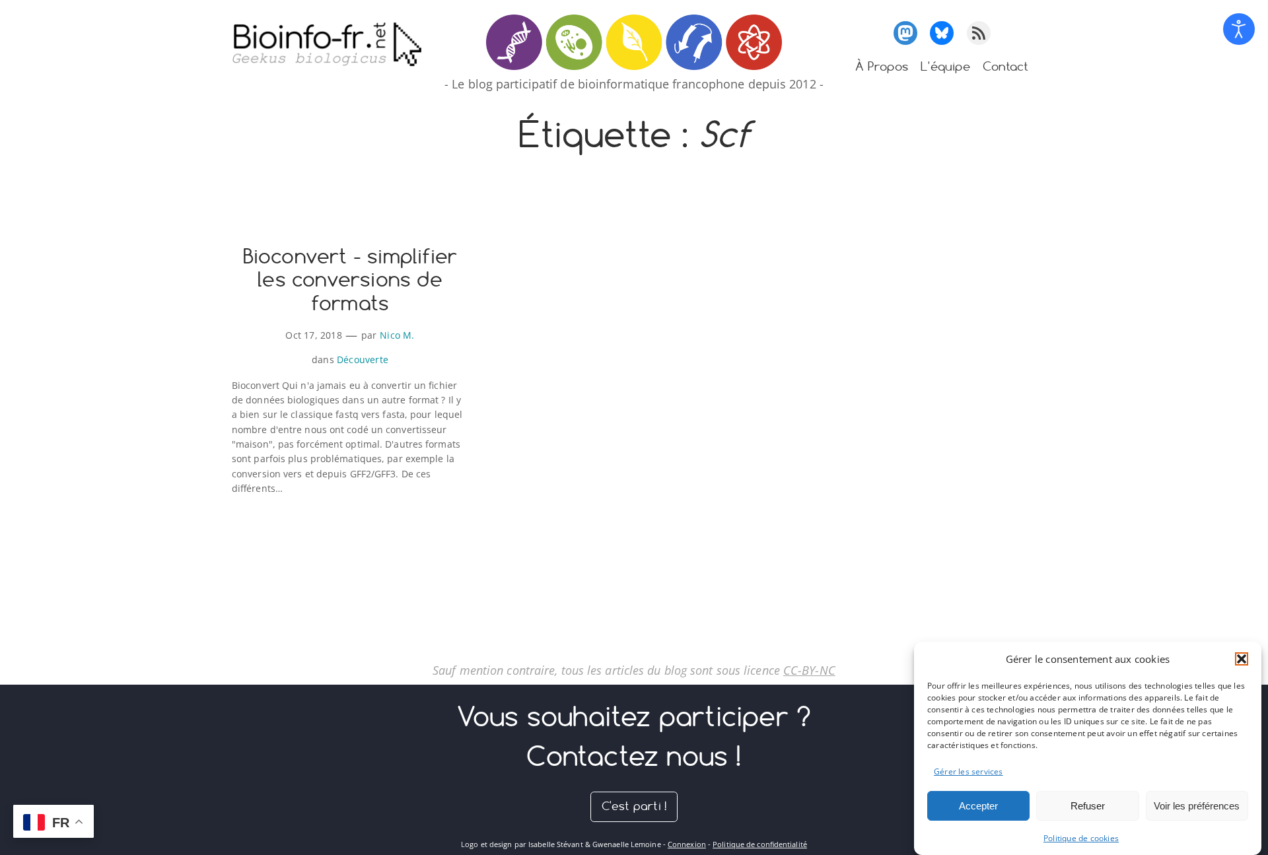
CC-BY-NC (809, 670)
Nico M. (397, 335)
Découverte (362, 359)
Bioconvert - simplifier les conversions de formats (350, 280)
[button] (1241, 659)
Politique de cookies (1081, 838)
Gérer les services (968, 770)
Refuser (1088, 805)
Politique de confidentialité (760, 844)
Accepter (978, 805)
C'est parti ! (634, 806)
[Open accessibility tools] (1239, 29)
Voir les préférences (1197, 805)
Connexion (687, 844)
